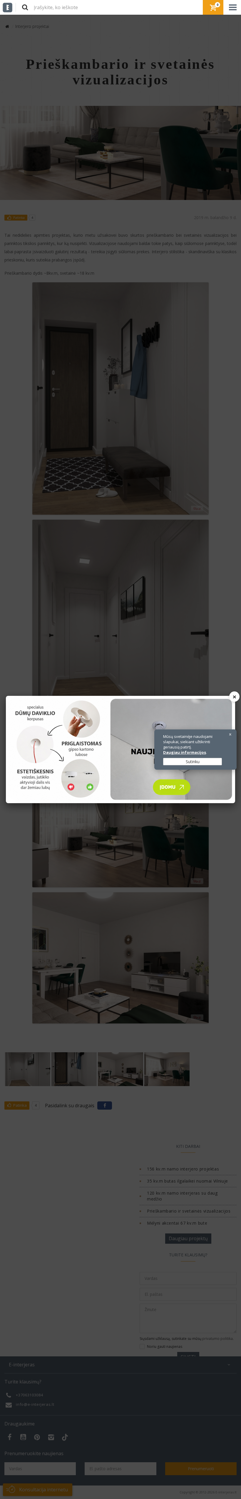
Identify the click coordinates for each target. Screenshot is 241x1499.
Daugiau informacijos (184, 752)
